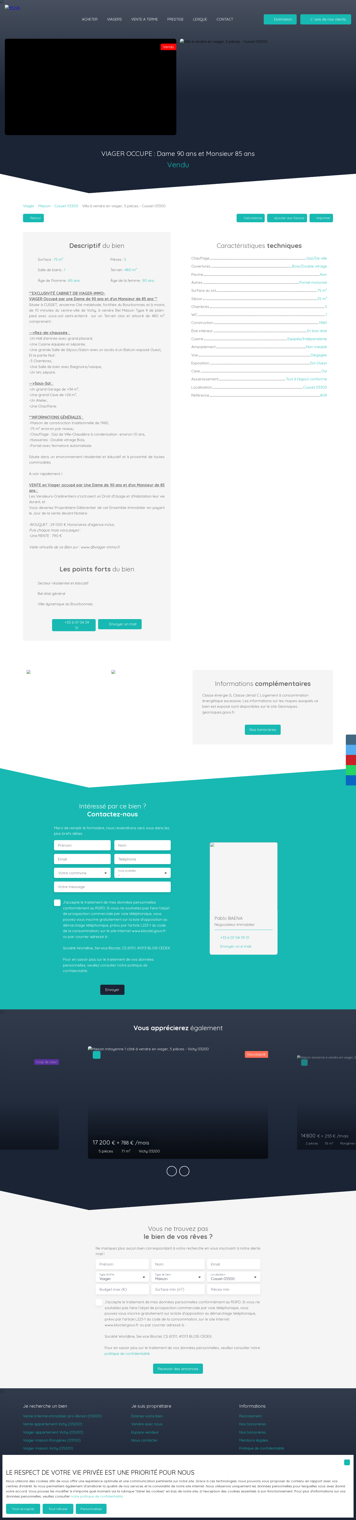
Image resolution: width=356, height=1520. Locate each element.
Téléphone (127, 859)
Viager (28, 205)
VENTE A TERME (144, 19)
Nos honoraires (252, 1423)
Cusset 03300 (66, 205)
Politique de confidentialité (261, 1448)
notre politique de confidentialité (97, 1496)
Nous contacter (144, 1440)
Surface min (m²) (169, 1289)
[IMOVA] (32, 19)
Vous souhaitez (127, 870)
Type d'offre (106, 1274)
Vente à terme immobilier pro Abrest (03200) (62, 1415)
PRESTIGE (175, 19)
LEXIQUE (200, 19)
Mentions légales (253, 1440)
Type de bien (162, 1274)
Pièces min (220, 1289)
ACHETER (90, 19)
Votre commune (72, 873)
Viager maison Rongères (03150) (52, 1440)
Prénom (65, 845)
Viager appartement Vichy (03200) (53, 1432)
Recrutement (250, 1415)
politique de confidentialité (127, 1353)
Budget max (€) (113, 1289)
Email (62, 859)
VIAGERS (114, 19)
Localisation (218, 1274)
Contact (225, 19)
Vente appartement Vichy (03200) (52, 1423)
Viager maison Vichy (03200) (48, 1448)
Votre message (71, 886)
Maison (44, 205)
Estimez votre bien (147, 1415)
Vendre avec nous (147, 1423)
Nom (122, 845)
